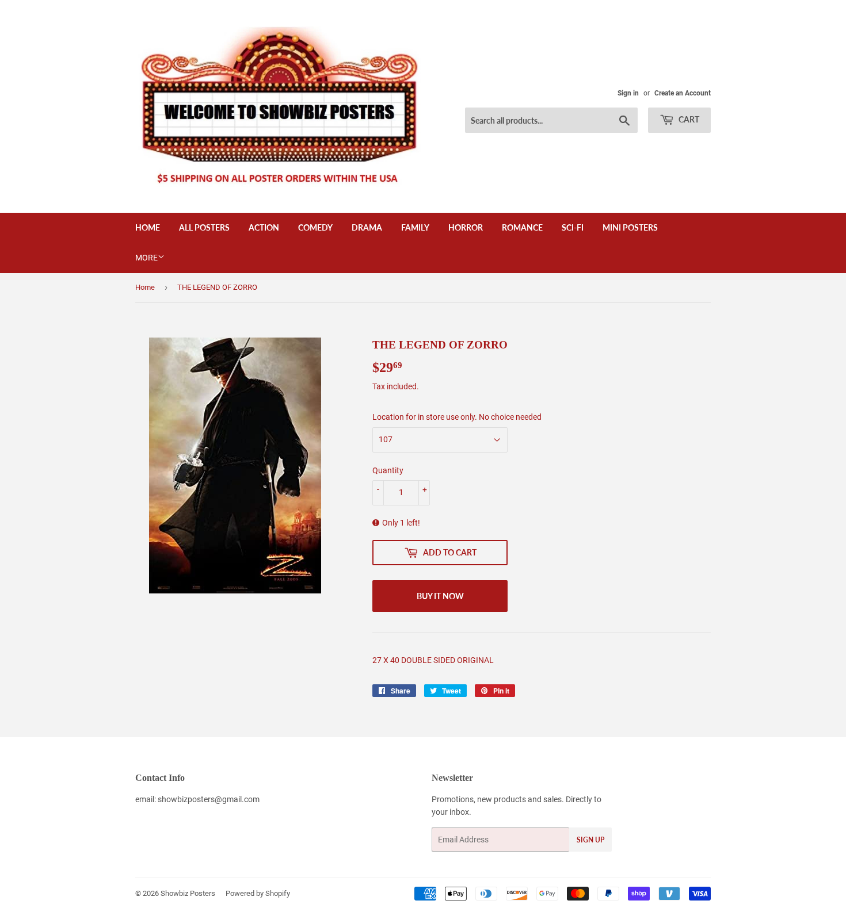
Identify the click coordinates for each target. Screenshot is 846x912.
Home (147, 227)
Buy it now (440, 596)
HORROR (465, 227)
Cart (688, 119)
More (146, 257)
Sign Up (590, 840)
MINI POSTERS (630, 227)
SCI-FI (573, 227)
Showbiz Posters (188, 893)
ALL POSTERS (204, 227)
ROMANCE (522, 227)
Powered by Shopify (258, 893)
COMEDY (315, 227)
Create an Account (682, 93)
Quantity (387, 470)
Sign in (628, 93)
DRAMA (367, 227)
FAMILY (415, 227)
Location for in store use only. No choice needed (457, 416)
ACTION (264, 227)
